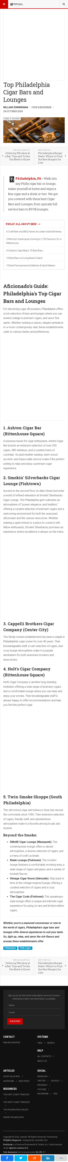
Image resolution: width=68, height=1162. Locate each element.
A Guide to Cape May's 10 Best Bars (24, 250)
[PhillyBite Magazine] (16, 4)
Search (51, 1043)
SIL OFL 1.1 (41, 1152)
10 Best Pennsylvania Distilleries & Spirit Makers (30, 265)
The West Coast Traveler (16, 1102)
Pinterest (42, 1085)
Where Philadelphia (13, 1117)
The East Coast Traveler (16, 1094)
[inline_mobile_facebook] (7, 1158)
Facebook (42, 1076)
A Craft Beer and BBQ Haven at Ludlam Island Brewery (34, 231)
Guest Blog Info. (11, 1076)
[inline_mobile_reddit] (34, 1158)
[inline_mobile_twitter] (20, 1158)
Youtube (41, 1089)
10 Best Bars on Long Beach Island (24, 258)
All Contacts (44, 1056)
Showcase (8, 1081)
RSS (55, 1094)
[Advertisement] (34, 44)
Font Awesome (10, 1152)
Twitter (41, 1081)
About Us (42, 1061)
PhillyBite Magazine (12, 1140)
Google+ (55, 1081)
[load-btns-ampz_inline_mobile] (61, 1158)
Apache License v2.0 (18, 1148)
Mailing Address (11, 1042)
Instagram (42, 1094)
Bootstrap (7, 1144)
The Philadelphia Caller (15, 1110)
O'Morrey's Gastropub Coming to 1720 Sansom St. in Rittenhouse (33, 241)
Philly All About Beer (22, 224)
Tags (39, 1043)
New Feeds (24, 1081)
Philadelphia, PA (28, 178)
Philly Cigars (25, 948)
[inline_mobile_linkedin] (47, 1158)
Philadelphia (10, 948)
